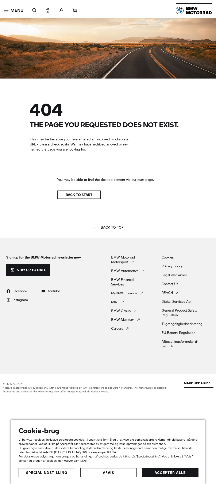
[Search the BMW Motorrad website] (34, 9)
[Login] (61, 9)
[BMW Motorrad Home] (194, 10)
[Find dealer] (47, 9)
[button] (13, 10)
